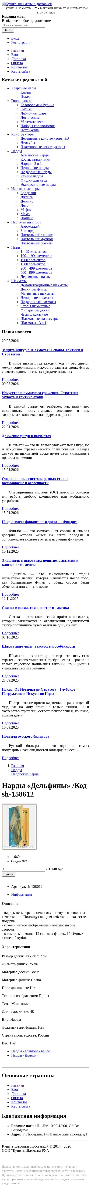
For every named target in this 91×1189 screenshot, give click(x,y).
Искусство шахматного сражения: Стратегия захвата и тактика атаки (40, 395)
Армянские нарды (35, 155)
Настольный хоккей (36, 243)
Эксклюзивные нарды (38, 184)
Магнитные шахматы (38, 293)
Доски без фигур (34, 289)
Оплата (17, 63)
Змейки (26, 109)
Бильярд (27, 231)
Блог (15, 55)
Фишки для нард (34, 180)
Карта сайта (20, 71)
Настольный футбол (37, 239)
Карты (26, 92)
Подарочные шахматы (38, 302)
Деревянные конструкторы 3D (45, 138)
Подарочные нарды (36, 172)
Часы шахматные (34, 314)
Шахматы (19, 281)
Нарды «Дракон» (24, 1055)
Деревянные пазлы (36, 277)
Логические (30, 117)
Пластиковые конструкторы (43, 147)
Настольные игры (25, 189)
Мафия (26, 210)
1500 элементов (33, 264)
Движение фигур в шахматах (26, 436)
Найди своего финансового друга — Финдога (39, 522)
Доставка (18, 59)
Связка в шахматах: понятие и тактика (35, 608)
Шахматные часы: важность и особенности (38, 646)
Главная (17, 50)
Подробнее (10, 380)
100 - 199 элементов (36, 256)
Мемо (25, 214)
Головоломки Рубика (37, 105)
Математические (34, 122)
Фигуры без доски (35, 310)
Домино (27, 201)
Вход (15, 38)
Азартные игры (23, 88)
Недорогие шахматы (37, 298)
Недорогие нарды (35, 168)
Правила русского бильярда (25, 736)
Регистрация (21, 42)
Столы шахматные (35, 306)
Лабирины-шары (34, 113)
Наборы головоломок (38, 126)
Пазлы (16, 247)
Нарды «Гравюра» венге (30, 1051)
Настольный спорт (26, 222)
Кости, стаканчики (35, 159)
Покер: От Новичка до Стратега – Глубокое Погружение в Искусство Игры (38, 691)
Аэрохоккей (30, 226)
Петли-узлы (30, 130)
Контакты (19, 67)
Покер (26, 96)
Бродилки (28, 193)
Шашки (27, 218)
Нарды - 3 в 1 (31, 164)
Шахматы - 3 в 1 (33, 323)
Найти (8, 30)
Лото (24, 205)
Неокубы (28, 143)
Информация (21, 894)
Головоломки (21, 101)
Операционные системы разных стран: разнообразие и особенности (35, 481)
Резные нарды (32, 176)
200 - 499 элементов (36, 268)
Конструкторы (22, 134)
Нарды (16, 151)
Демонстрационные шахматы (44, 285)
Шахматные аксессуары (40, 319)
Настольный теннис (36, 235)
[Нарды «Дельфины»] (19, 849)
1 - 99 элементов (34, 251)
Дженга (27, 197)
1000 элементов (33, 260)
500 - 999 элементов (36, 272)
